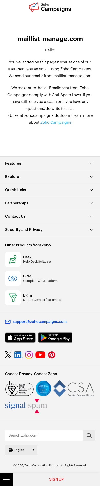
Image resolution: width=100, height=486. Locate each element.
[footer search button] (89, 435)
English (19, 450)
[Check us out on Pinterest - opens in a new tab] (51, 354)
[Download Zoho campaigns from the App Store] (20, 337)
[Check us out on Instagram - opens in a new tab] (29, 354)
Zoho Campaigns (55, 122)
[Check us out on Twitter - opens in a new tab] (8, 354)
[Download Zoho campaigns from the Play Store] (55, 337)
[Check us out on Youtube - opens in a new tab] (40, 354)
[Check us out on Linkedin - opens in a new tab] (18, 354)
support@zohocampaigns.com (40, 322)
